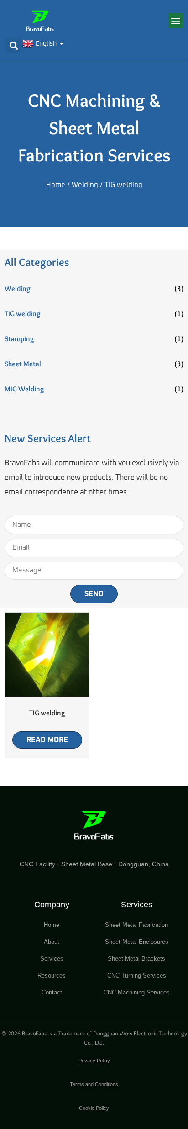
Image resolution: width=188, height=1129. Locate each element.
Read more (47, 740)
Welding (85, 185)
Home (55, 185)
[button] (175, 20)
